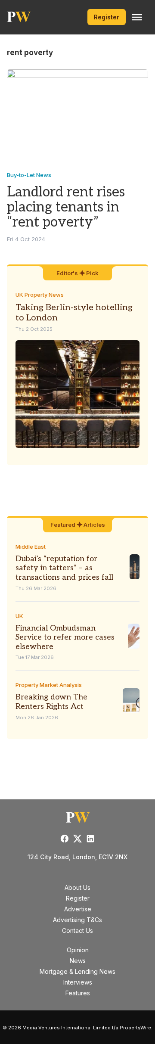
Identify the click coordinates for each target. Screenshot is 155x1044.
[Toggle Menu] (137, 17)
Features (77, 993)
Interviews (77, 982)
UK (19, 615)
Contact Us (77, 930)
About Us (77, 887)
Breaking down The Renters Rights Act (51, 702)
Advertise (77, 909)
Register (106, 17)
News (78, 960)
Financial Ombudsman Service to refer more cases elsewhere (65, 637)
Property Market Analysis (49, 684)
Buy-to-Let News (29, 174)
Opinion (78, 950)
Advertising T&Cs (77, 919)
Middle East (31, 546)
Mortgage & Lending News (77, 971)
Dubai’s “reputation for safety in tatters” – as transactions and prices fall (64, 568)
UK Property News (40, 294)
